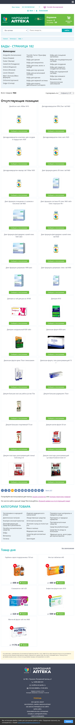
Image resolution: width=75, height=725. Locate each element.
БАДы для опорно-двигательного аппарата (36, 84)
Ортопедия (31, 538)
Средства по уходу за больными (58, 530)
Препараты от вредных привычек (59, 518)
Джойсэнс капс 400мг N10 (19, 106)
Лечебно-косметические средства (12, 529)
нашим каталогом (39, 497)
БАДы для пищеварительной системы (61, 60)
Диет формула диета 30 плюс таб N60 (56, 170)
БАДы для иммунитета (35, 62)
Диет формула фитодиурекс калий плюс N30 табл (19, 235)
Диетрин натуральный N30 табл (19, 329)
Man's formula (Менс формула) (11, 76)
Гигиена (6, 538)
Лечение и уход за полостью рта (37, 524)
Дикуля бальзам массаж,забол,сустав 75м (19, 394)
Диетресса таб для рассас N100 (19, 299)
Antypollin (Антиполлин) (12, 55)
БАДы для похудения (58, 64)
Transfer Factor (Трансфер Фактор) (36, 55)
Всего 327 (49, 490)
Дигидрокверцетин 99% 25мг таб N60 (56, 106)
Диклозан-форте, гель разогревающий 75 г (56, 361)
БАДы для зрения (33, 59)
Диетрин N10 (56, 299)
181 (9, 490)
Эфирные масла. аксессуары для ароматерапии (60, 535)
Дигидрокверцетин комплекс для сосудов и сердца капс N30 (19, 138)
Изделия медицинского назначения (35, 514)
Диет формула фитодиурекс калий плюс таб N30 (56, 235)
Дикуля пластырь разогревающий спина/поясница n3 (19, 456)
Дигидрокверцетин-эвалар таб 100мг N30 (19, 170)
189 (35, 490)
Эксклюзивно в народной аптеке (12, 514)
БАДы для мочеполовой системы (36, 73)
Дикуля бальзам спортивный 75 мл (19, 425)
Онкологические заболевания (56, 82)
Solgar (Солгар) (8, 83)
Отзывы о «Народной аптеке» (37, 714)
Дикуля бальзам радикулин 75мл (56, 394)
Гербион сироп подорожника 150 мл (19, 557)
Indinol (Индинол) (9, 67)
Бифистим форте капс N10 (56, 588)
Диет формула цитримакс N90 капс (19, 268)
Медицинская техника (35, 531)
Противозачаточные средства (58, 523)
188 (32, 490)
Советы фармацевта (37, 716)
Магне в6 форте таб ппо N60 (19, 619)
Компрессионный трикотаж (13, 521)
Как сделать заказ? (37, 702)
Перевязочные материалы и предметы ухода (61, 514)
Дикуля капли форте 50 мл (56, 425)
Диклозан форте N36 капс (56, 329)
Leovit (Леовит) (8, 73)
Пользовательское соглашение (37, 711)
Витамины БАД (55, 79)
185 (22, 490)
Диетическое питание (11, 518)
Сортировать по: (52, 93)
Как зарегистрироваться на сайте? (37, 707)
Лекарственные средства (36, 518)
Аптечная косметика (34, 521)
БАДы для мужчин (33, 77)
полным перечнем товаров (60, 497)
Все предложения (68, 548)
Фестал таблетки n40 (56, 557)
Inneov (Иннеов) (9, 70)
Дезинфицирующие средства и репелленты (12, 524)
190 (39, 490)
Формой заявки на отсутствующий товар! (54, 501)
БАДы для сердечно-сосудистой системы (57, 67)
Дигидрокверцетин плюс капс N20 (56, 137)
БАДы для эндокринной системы (59, 72)
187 (29, 490)
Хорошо (68, 721)
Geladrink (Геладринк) (11, 64)
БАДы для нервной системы (37, 80)
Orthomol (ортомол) (10, 80)
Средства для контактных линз (36, 535)
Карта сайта (37, 709)
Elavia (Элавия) (8, 58)
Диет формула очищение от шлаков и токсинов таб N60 (19, 202)
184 (19, 490)
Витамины (7, 536)
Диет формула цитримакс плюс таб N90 (56, 268)
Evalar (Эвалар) (8, 61)
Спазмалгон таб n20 (19, 588)
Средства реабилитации (59, 527)
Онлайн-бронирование (55, 7)
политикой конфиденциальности (29, 722)
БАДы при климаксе (57, 76)
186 (26, 490)
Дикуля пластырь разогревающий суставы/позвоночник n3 (56, 456)
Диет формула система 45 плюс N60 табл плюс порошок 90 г (56, 202)
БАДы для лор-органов (35, 70)
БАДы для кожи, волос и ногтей (36, 66)
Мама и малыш (32, 528)
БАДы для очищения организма (58, 55)
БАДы (5, 533)
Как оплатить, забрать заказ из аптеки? (37, 704)
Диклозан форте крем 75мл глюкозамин (19, 360)
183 (16, 490)
